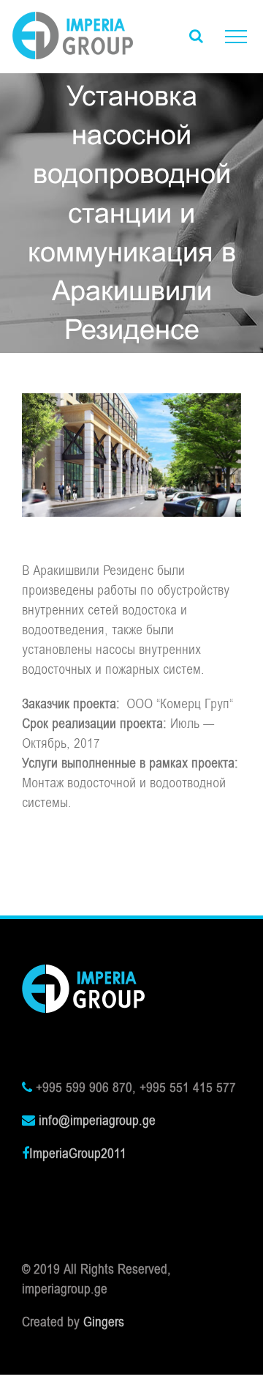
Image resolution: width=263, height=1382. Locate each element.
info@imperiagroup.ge (97, 1120)
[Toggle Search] (196, 36)
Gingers (103, 1322)
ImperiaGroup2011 (77, 1153)
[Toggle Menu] (236, 36)
